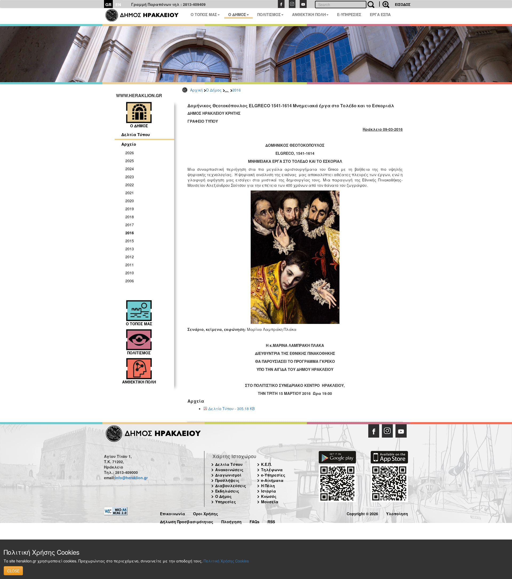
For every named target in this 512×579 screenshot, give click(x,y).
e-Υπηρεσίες (273, 475)
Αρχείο (128, 144)
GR (108, 4)
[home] (145, 16)
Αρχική (196, 90)
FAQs (254, 521)
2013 (129, 248)
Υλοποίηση (397, 513)
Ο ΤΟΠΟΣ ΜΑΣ (204, 14)
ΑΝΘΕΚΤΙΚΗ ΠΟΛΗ (309, 14)
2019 (129, 208)
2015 (129, 240)
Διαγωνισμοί (228, 475)
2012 (129, 256)
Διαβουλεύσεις (230, 485)
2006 (129, 280)
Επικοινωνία (172, 513)
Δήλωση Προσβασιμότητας (186, 521)
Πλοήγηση (231, 521)
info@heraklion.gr (131, 477)
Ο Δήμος (214, 90)
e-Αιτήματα (272, 480)
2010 (129, 272)
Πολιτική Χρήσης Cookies (226, 561)
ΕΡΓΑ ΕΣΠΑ (380, 14)
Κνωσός (269, 496)
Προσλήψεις (227, 480)
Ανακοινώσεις (229, 469)
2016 (236, 90)
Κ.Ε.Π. (266, 464)
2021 (129, 192)
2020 (129, 200)
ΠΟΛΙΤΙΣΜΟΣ (269, 14)
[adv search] (384, 4)
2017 (129, 224)
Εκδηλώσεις (227, 491)
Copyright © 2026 (362, 513)
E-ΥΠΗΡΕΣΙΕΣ (349, 14)
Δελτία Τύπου (135, 134)
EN (118, 4)
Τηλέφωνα (272, 469)
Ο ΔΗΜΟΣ (237, 14)
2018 (129, 216)
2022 (129, 184)
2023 (129, 176)
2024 (129, 168)
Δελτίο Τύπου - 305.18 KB (231, 408)
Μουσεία (269, 501)
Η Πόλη (268, 485)
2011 (129, 264)
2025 (129, 160)
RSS (271, 521)
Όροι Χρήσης (205, 513)
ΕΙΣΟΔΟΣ (402, 4)
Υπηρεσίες (225, 501)
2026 (129, 152)
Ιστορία (268, 491)
